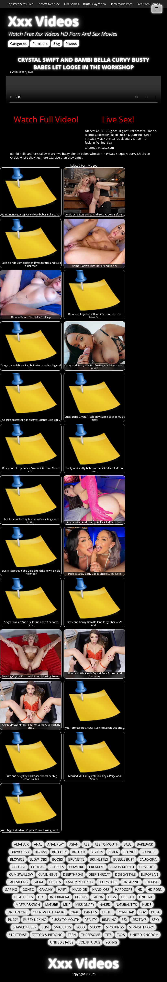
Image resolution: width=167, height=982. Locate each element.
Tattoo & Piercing (47, 935)
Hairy (62, 889)
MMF (127, 139)
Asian (73, 844)
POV (142, 912)
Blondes (90, 135)
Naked (105, 904)
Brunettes (99, 859)
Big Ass (113, 131)
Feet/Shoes (108, 882)
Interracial (116, 139)
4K (97, 131)
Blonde (151, 131)
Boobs (57, 859)
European (149, 874)
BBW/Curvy (20, 852)
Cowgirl (76, 867)
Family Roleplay (79, 882)
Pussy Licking (34, 919)
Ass (86, 844)
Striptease (18, 935)
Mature (51, 904)
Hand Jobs (101, 889)
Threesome (90, 935)
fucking (152, 882)
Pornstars (40, 43)
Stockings (115, 927)
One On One (17, 912)
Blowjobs (103, 135)
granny (46, 889)
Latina (97, 897)
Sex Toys (139, 919)
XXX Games (71, 4)
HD (105, 139)
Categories (18, 43)
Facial (38, 882)
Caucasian (148, 859)
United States (61, 942)
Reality (91, 919)
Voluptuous (89, 942)
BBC (103, 131)
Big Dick (78, 852)
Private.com (106, 147)
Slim (45, 927)
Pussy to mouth (65, 919)
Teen (72, 935)
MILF (66, 904)
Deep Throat (99, 874)
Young (111, 942)
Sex (124, 919)
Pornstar (126, 912)
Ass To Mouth (106, 844)
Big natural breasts (132, 131)
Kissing (81, 897)
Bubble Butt (123, 859)
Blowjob (17, 859)
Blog (56, 43)
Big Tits (97, 852)
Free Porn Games (148, 4)
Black (113, 852)
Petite (107, 912)
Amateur (21, 844)
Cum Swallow (21, 874)
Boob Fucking (120, 135)
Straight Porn (141, 927)
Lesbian (127, 897)
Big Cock (59, 852)
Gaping (11, 889)
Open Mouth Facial (49, 912)
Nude (146, 904)
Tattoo (137, 139)
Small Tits (62, 927)
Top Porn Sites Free (20, 4)
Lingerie (146, 897)
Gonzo (28, 889)
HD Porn (155, 889)
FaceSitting (18, 882)
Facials (55, 882)
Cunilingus (48, 874)
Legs (112, 897)
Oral (75, 912)
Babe (128, 844)
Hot (41, 897)
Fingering (131, 882)
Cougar (37, 867)
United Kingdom (144, 935)
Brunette (76, 859)
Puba (155, 912)
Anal (38, 844)
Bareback (145, 844)
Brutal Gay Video (94, 4)
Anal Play (55, 844)
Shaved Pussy (24, 927)
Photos (71, 43)
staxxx (95, 927)
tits (108, 935)
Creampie (96, 867)
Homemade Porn (121, 4)
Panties (90, 912)
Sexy (155, 919)
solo (80, 927)
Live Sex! (118, 119)
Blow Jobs (38, 859)
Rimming (109, 919)
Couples (57, 867)
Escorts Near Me (48, 4)
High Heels (23, 897)
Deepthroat (73, 874)
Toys (121, 935)
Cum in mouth (122, 867)
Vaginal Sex (104, 142)
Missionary (84, 904)
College (19, 867)
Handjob (79, 889)
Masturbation (28, 904)
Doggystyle (125, 874)
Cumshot (137, 135)
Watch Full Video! (46, 119)
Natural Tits (126, 904)
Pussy (13, 919)
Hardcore (123, 889)
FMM (98, 139)
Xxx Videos (43, 21)
